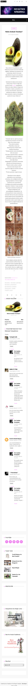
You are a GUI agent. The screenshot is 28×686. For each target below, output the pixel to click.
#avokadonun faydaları (11, 286)
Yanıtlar (12, 349)
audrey (11, 406)
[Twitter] (10, 541)
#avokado (7, 282)
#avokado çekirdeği (16, 282)
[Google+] (21, 541)
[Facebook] (6, 541)
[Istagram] (14, 541)
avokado (14, 28)
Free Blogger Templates (16, 683)
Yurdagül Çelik (13, 337)
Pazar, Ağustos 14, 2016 (14, 338)
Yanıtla (11, 346)
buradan (14, 85)
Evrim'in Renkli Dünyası (15, 438)
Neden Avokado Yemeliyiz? (13, 313)
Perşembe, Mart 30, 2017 (14, 474)
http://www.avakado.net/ (10, 279)
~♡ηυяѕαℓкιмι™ (13, 472)
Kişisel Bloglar (15, 568)
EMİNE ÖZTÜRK (13, 369)
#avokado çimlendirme (10, 284)
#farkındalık (8, 288)
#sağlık (13, 288)
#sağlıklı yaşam (9, 290)
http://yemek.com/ (14, 277)
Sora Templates (8, 683)
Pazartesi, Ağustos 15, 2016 (15, 408)
